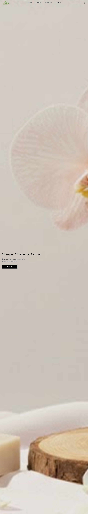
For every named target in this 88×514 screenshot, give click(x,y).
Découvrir (10, 266)
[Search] (80, 2)
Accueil (30, 2)
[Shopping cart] (84, 2)
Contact (58, 2)
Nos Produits (48, 2)
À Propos (38, 2)
